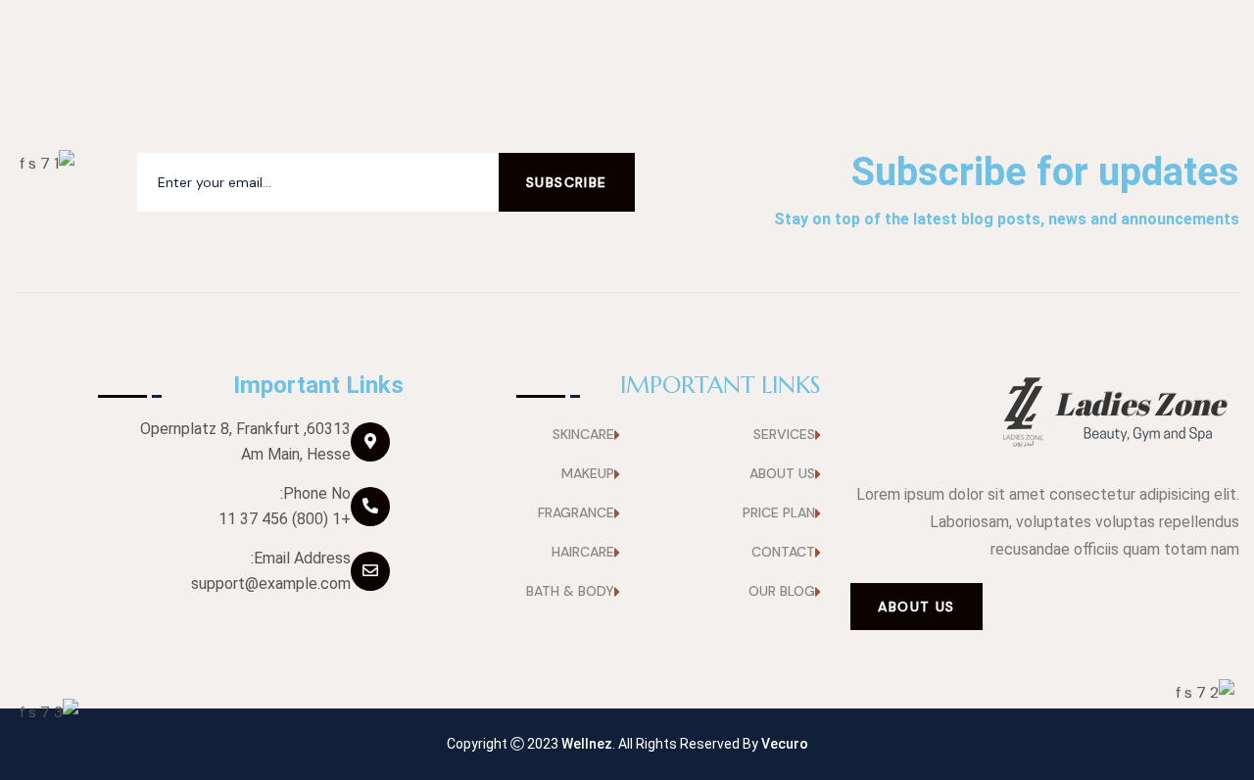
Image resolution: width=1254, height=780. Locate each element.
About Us (916, 606)
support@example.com (271, 583)
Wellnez (586, 744)
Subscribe (566, 182)
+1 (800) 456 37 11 (284, 519)
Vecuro (784, 744)
